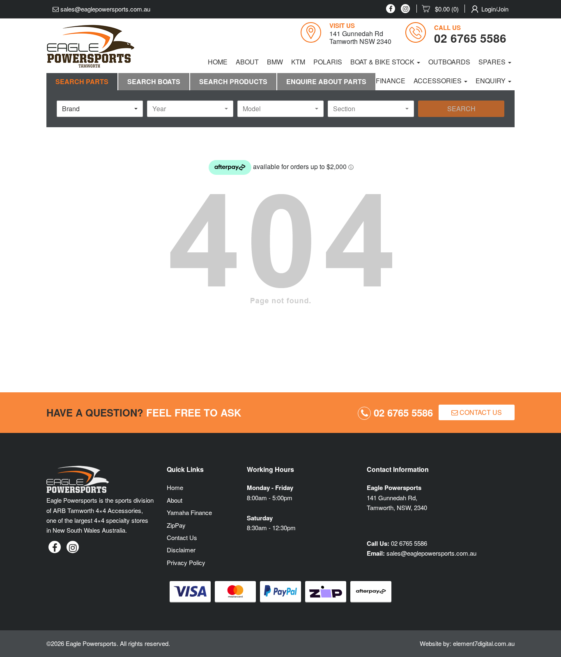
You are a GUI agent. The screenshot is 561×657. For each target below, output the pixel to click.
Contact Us (480, 412)
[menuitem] (443, 9)
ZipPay (176, 525)
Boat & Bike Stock (383, 61)
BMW (275, 61)
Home (218, 61)
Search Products (233, 81)
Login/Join (494, 9)
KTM (298, 61)
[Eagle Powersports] (90, 46)
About (247, 61)
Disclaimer (181, 549)
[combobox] (100, 109)
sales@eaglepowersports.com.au (104, 9)
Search (461, 108)
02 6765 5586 (402, 412)
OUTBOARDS (449, 61)
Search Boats (153, 81)
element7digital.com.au (484, 643)
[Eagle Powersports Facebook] (390, 8)
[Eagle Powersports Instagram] (405, 8)
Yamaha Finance (189, 512)
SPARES (492, 61)
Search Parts (81, 81)
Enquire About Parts (326, 81)
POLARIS (327, 61)
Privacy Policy (186, 562)
